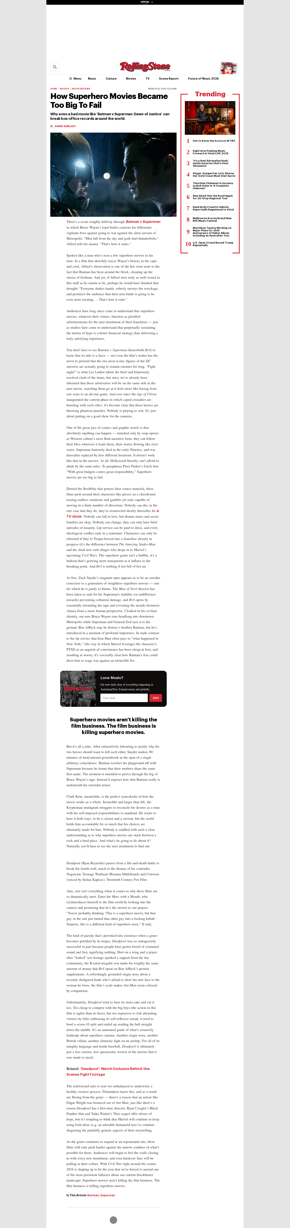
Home (53, 89)
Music (92, 78)
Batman (93, 1195)
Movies (131, 78)
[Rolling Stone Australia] (145, 70)
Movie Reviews (81, 89)
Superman (107, 1195)
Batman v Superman (143, 221)
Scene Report (169, 78)
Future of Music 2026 (203, 78)
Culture (111, 78)
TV (148, 78)
